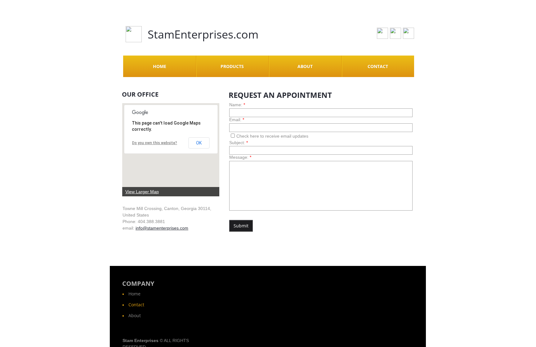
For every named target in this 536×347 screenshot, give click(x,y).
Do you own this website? (154, 143)
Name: (237, 104)
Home (159, 66)
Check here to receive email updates (272, 136)
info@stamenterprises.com (162, 228)
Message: (240, 157)
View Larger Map (142, 191)
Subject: (238, 142)
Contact (378, 66)
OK (199, 142)
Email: (236, 119)
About (305, 66)
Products (232, 66)
